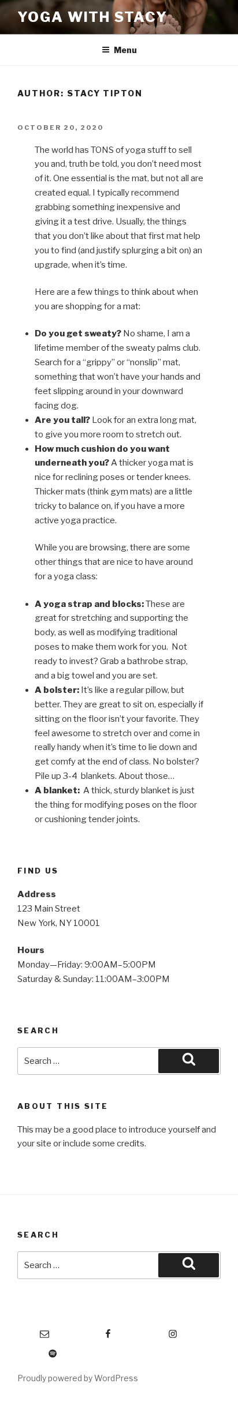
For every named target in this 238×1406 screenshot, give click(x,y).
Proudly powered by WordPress (77, 1378)
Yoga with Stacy (92, 17)
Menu (125, 50)
